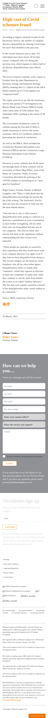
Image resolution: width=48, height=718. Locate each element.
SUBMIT (9, 464)
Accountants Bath (9, 610)
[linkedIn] (3, 618)
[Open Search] (36, 6)
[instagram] (6, 618)
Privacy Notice (37, 475)
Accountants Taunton (19, 613)
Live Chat (37, 716)
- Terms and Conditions (11, 564)
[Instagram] (4, 304)
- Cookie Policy (8, 577)
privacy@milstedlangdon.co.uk (17, 482)
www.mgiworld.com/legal (12, 700)
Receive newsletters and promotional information (24, 457)
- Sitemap (6, 559)
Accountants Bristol (25, 610)
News (11, 30)
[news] (9, 618)
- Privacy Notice (8, 573)
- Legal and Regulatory (11, 568)
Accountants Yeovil (37, 613)
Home (5, 30)
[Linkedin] (8, 304)
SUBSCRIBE (10, 527)
